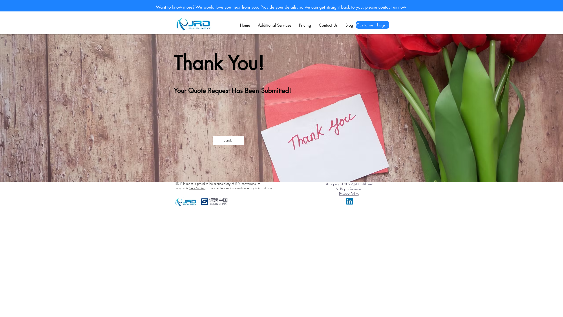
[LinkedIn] (349, 201)
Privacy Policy (349, 193)
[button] (274, 23)
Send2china (197, 188)
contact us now (392, 7)
